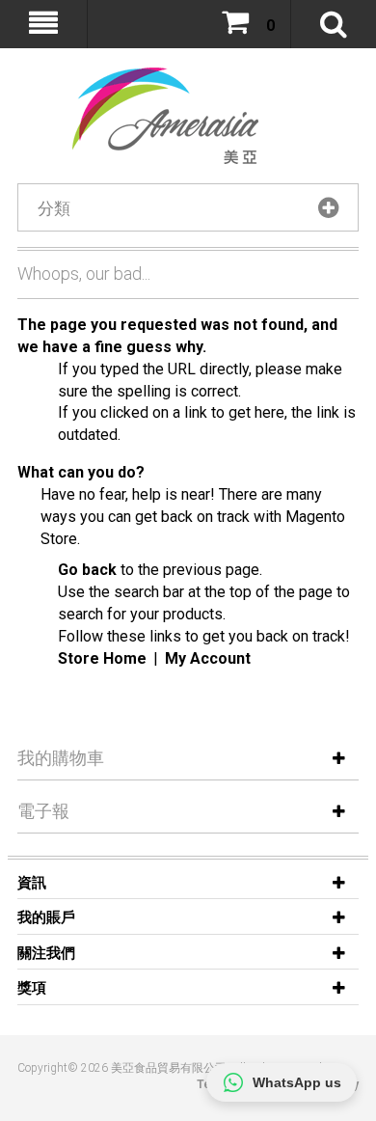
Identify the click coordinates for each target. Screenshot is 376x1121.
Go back (87, 569)
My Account (208, 658)
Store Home (102, 658)
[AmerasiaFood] (154, 116)
